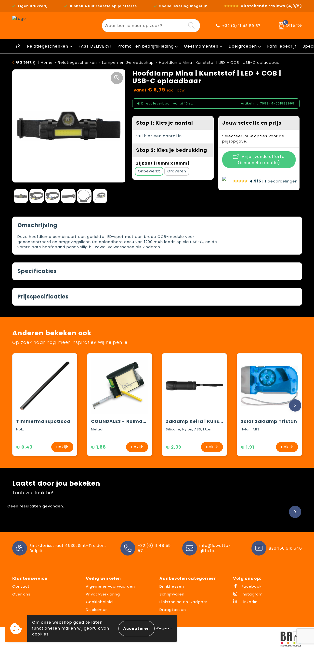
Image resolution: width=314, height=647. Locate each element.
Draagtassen (172, 609)
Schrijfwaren (171, 594)
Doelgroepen (243, 46)
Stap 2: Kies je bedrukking (171, 150)
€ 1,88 (98, 447)
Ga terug (26, 62)
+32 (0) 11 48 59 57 (241, 25)
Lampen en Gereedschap (128, 62)
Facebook (251, 586)
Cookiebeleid (99, 601)
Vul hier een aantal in (159, 136)
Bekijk (62, 447)
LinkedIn (249, 601)
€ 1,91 (247, 447)
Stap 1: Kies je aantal (164, 122)
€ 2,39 (173, 447)
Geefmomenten (201, 46)
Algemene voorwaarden (110, 586)
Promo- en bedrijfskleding (146, 46)
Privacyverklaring (103, 594)
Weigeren (164, 628)
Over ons (21, 594)
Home (47, 62)
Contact (21, 586)
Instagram (251, 594)
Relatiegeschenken (47, 46)
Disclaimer (96, 609)
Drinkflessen (171, 586)
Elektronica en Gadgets (183, 601)
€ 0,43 (24, 447)
